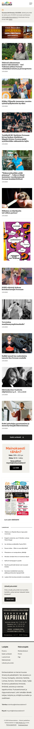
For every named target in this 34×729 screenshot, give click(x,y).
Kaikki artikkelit (15, 437)
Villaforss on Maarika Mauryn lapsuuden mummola (16, 533)
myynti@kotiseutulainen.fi (15, 711)
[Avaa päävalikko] (30, 4)
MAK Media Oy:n (21, 723)
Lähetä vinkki (10, 599)
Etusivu (4, 651)
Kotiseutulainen (13, 720)
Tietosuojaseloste (11, 725)
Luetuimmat (6, 657)
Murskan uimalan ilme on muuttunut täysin (17, 556)
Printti (20, 654)
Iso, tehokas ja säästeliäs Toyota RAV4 (15, 544)
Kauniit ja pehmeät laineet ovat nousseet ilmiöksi (16, 566)
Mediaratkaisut (23, 651)
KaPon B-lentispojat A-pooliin (13, 561)
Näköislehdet (6, 660)
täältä (10, 19)
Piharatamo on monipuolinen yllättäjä (15, 552)
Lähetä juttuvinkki (8, 663)
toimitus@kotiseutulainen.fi (10, 17)
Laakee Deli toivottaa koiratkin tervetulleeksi (17, 577)
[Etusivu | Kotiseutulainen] (17, 260)
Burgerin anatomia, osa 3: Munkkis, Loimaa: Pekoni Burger (17, 539)
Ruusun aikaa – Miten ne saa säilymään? (16, 548)
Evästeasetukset (23, 725)
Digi (19, 657)
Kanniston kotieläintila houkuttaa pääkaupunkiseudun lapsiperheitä (14, 572)
